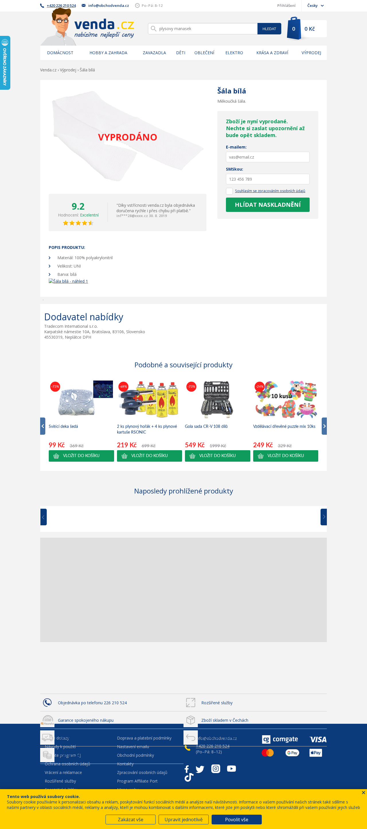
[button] (81, 456)
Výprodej (311, 52)
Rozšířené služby (217, 702)
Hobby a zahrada (108, 52)
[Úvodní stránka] (87, 26)
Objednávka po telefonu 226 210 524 (92, 702)
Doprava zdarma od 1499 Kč (84, 755)
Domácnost (60, 52)
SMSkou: (234, 169)
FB (187, 768)
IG (215, 768)
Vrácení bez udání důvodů (225, 737)
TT (189, 777)
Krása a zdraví (272, 52)
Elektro (234, 52)
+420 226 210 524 (61, 5)
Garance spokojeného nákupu (86, 720)
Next (322, 517)
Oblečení (204, 52)
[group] (81, 421)
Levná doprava (71, 737)
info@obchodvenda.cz (108, 5)
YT (231, 768)
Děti (180, 52)
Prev (47, 517)
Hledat (269, 28)
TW (200, 768)
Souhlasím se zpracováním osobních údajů (270, 190)
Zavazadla (154, 52)
